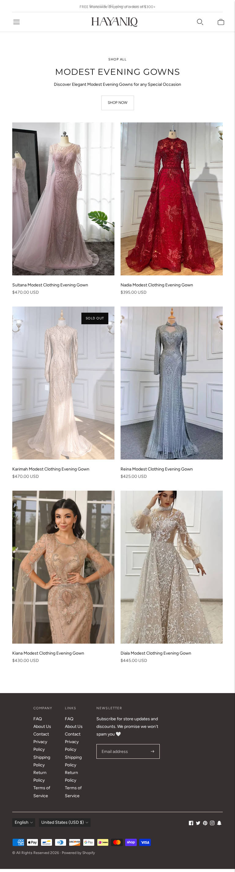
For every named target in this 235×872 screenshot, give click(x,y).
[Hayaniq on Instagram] (212, 824)
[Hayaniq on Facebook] (191, 824)
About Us (42, 726)
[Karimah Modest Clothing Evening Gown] (63, 383)
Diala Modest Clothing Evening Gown (156, 653)
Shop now (118, 102)
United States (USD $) (62, 822)
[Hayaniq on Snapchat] (219, 824)
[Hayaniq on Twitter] (198, 824)
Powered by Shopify (78, 853)
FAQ (37, 718)
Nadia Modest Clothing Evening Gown (157, 285)
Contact (41, 734)
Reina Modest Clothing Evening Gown (157, 469)
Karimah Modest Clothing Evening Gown (50, 469)
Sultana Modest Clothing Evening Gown (50, 285)
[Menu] (16, 22)
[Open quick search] (200, 22)
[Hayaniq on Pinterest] (205, 824)
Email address (114, 744)
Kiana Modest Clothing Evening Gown (48, 653)
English (21, 822)
